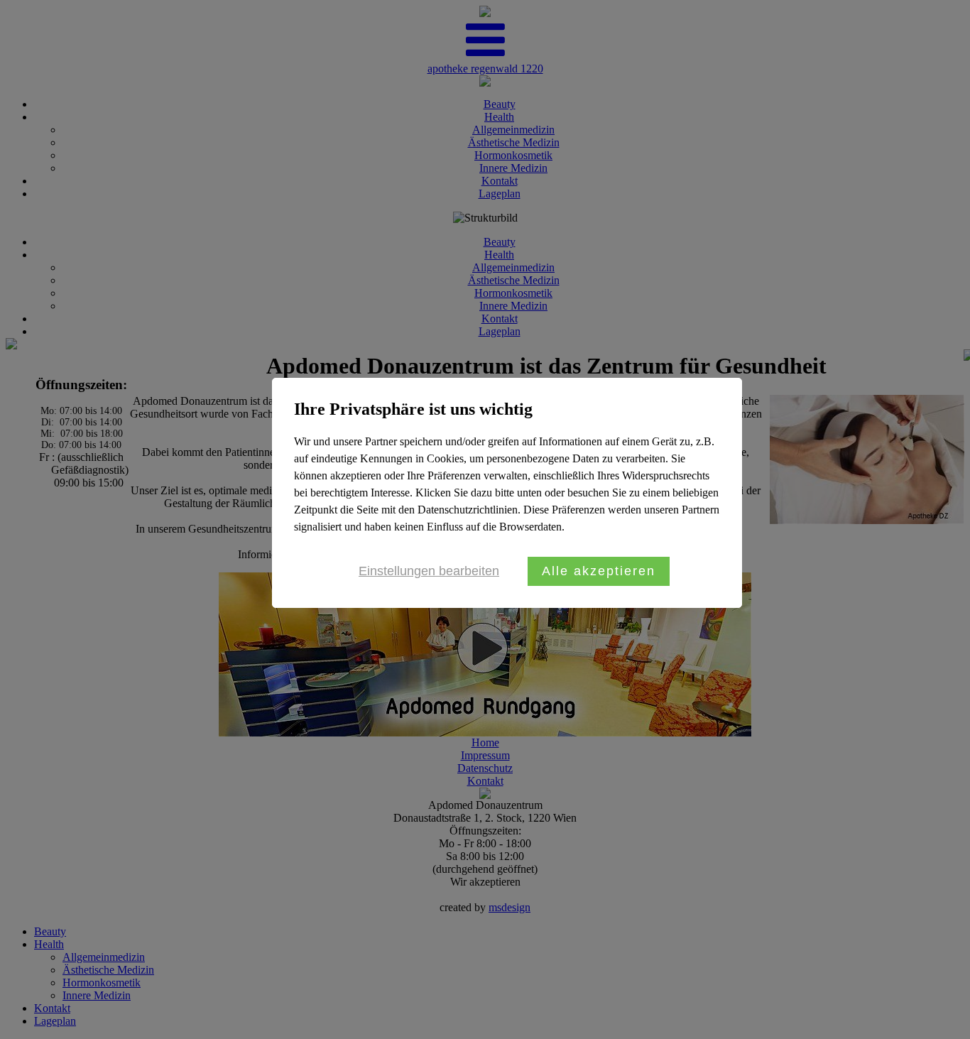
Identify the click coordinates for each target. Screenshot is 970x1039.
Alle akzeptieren (598, 571)
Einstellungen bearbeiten (429, 571)
